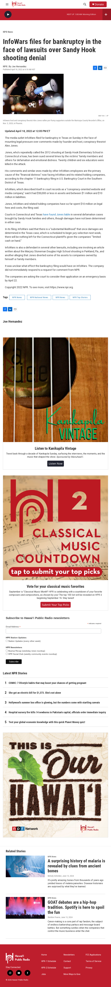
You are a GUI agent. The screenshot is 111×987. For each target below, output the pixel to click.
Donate (99, 4)
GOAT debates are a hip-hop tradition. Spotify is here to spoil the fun (76, 907)
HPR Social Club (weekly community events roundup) (32, 654)
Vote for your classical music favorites (55, 586)
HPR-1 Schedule (48, 961)
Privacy (89, 968)
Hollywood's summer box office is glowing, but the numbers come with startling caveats (54, 702)
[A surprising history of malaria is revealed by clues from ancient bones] (25, 866)
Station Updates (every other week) (24, 641)
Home (44, 955)
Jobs (43, 974)
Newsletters (69, 955)
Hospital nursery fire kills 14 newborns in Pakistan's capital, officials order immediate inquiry (57, 712)
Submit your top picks (55, 604)
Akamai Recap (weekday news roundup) (26, 651)
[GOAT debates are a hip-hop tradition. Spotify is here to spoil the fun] (25, 908)
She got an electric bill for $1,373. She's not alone (35, 692)
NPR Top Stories (80, 297)
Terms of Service (93, 961)
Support (67, 968)
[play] (8, 14)
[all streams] (106, 14)
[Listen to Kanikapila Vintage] (55, 389)
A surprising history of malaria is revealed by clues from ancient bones (76, 865)
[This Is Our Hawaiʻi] (55, 785)
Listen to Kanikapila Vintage (55, 448)
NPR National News (39, 297)
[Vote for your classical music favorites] (55, 527)
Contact (67, 961)
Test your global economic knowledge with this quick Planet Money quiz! (47, 722)
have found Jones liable (56, 214)
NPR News (8, 31)
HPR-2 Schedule (48, 968)
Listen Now (55, 463)
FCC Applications (93, 955)
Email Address (13, 626)
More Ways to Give (72, 974)
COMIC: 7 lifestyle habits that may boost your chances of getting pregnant (47, 682)
